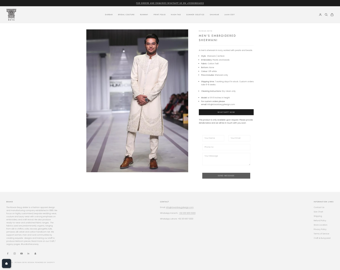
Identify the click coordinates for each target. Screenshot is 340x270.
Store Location (320, 225)
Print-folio (160, 14)
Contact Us (319, 207)
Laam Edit (229, 14)
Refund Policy (320, 220)
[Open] (6, 263)
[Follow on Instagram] (14, 253)
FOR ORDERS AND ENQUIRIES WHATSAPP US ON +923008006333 (170, 3)
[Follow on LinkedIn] (28, 253)
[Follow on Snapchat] (35, 253)
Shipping (318, 216)
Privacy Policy (320, 229)
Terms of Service (321, 233)
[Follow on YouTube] (21, 253)
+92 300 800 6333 (187, 213)
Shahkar (214, 14)
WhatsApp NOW (226, 112)
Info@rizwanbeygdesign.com (180, 207)
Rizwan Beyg (205, 31)
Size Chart (318, 211)
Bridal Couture (126, 14)
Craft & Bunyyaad (322, 238)
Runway (144, 14)
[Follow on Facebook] (7, 253)
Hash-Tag (176, 14)
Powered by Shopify (45, 262)
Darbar (109, 14)
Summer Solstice (195, 14)
